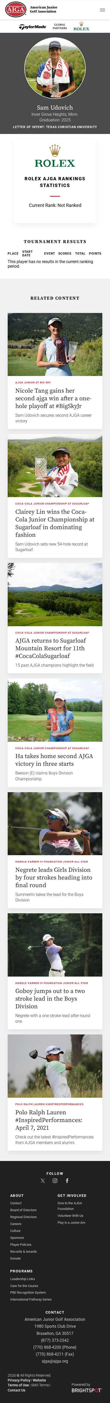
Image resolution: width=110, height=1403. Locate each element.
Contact (15, 1203)
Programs (21, 1271)
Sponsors (17, 1238)
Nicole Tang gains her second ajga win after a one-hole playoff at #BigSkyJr (53, 398)
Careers (15, 1224)
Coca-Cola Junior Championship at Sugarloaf (52, 503)
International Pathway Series (31, 1299)
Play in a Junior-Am (71, 1222)
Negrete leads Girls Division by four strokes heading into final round (53, 877)
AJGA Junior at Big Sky (33, 382)
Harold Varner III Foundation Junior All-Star (51, 861)
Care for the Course (24, 1286)
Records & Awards (23, 1251)
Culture (15, 1231)
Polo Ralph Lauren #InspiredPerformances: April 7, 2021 (48, 1120)
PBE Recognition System (28, 1292)
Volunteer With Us (70, 1216)
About (17, 1195)
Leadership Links (22, 1279)
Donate (15, 1258)
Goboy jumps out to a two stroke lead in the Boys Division (50, 998)
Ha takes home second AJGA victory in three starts (54, 760)
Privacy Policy (19, 1380)
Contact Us (16, 1390)
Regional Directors (23, 1217)
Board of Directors (23, 1210)
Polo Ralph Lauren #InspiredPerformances (49, 1104)
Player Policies (20, 1245)
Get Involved (72, 1195)
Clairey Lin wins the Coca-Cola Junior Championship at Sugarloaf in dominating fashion (54, 523)
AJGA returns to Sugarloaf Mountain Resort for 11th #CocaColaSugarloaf (50, 648)
